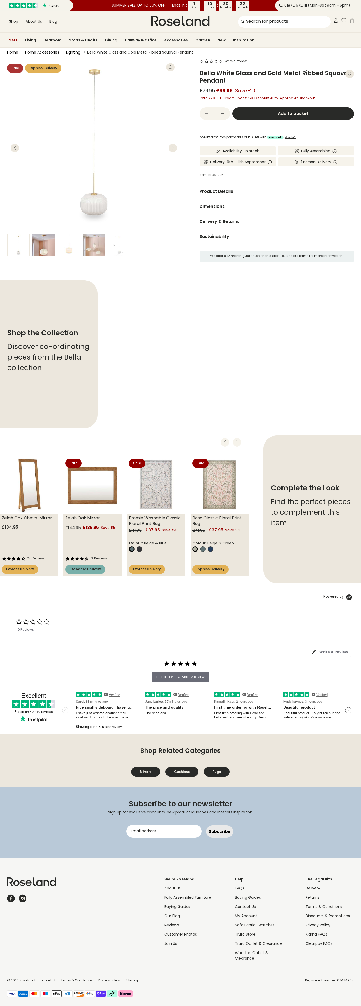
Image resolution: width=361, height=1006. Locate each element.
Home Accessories (42, 53)
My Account (246, 916)
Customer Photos (180, 935)
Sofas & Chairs (83, 40)
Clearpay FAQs (319, 944)
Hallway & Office (141, 40)
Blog (53, 22)
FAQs (239, 888)
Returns (313, 898)
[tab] (330, 652)
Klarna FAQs (316, 935)
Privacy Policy (318, 925)
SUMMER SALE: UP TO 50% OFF (138, 6)
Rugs (216, 771)
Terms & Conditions (324, 907)
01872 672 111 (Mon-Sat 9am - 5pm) (317, 6)
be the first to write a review (180, 676)
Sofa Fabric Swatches (255, 925)
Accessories (176, 40)
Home (12, 53)
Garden (202, 40)
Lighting (73, 53)
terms (303, 256)
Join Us (170, 944)
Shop (13, 22)
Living (30, 40)
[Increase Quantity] (223, 113)
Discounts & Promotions (328, 916)
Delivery (313, 888)
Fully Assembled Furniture (187, 898)
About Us (34, 22)
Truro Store (245, 935)
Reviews (171, 925)
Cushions (182, 771)
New (221, 40)
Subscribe (219, 831)
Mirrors (145, 771)
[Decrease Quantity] (206, 113)
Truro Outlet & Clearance (258, 944)
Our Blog (172, 916)
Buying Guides (177, 907)
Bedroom (53, 40)
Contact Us (245, 907)
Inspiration (243, 40)
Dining (111, 40)
